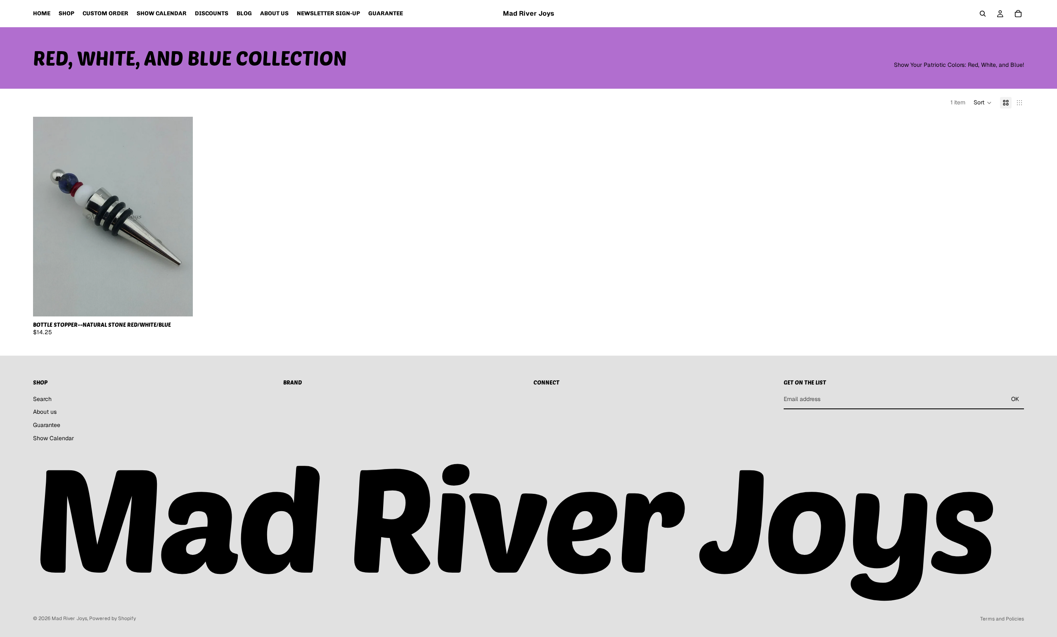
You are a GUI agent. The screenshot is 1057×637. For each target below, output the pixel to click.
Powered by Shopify (112, 618)
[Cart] (1018, 14)
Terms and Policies (1002, 619)
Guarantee (46, 425)
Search (42, 399)
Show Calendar (53, 437)
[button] (983, 103)
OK (1015, 399)
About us (45, 411)
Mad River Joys (69, 618)
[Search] (983, 14)
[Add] (180, 303)
